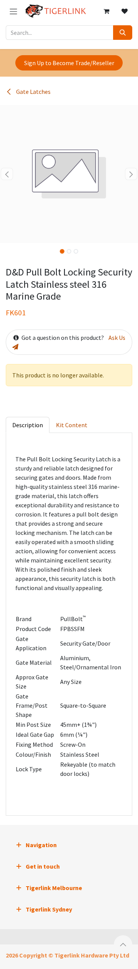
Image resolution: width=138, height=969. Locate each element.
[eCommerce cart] (106, 11)
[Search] (122, 32)
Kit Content (71, 425)
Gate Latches (33, 91)
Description (27, 425)
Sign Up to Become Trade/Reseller (69, 63)
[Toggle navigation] (13, 11)
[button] (7, 174)
